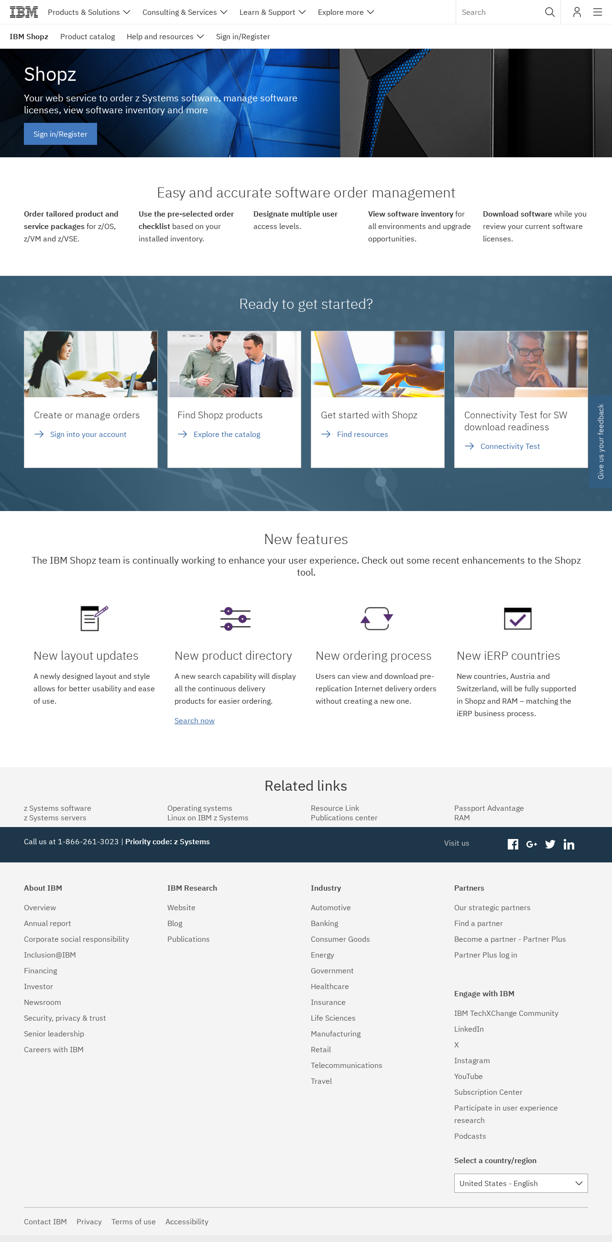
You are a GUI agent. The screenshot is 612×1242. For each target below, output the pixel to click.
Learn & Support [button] (267, 12)
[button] (550, 12)
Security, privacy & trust (65, 1018)
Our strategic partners (492, 907)
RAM (462, 817)
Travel (321, 1081)
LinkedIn (469, 1029)
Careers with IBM (54, 1049)
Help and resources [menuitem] (160, 36)
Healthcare (330, 986)
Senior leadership (54, 1033)
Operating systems (199, 808)
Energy (322, 954)
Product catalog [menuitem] (87, 36)
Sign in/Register (60, 134)
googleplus (532, 845)
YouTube (468, 1076)
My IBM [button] (577, 15)
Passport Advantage (489, 808)
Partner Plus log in (485, 954)
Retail (321, 1049)
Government (332, 970)
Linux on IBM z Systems (208, 817)
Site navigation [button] (597, 17)
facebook (513, 845)
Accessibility (186, 1221)
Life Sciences (333, 1018)
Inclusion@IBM (50, 954)
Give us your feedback (600, 441)
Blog (174, 923)
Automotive (331, 907)
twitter (550, 845)
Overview (40, 907)
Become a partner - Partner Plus (510, 939)
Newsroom (42, 1002)
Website (181, 907)
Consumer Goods (340, 939)
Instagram (472, 1060)
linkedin (569, 845)
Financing (40, 970)
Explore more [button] (341, 12)
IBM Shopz (29, 36)
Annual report (47, 923)
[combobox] (508, 12)
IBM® (24, 12)
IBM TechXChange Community (506, 1013)
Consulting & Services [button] (179, 12)
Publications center (344, 817)
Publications (188, 939)
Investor (38, 986)
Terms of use (133, 1221)
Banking (324, 923)
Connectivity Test (510, 446)
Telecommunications (346, 1065)
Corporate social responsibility (76, 939)
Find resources (362, 434)
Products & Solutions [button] (84, 12)
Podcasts (470, 1136)
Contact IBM (45, 1221)
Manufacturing (336, 1033)
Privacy (89, 1221)
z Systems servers (55, 817)
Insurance (328, 1002)
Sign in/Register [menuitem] (243, 36)
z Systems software (57, 808)
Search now (195, 720)
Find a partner (478, 923)
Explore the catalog (227, 434)
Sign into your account (88, 434)
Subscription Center (488, 1092)
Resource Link (335, 808)
